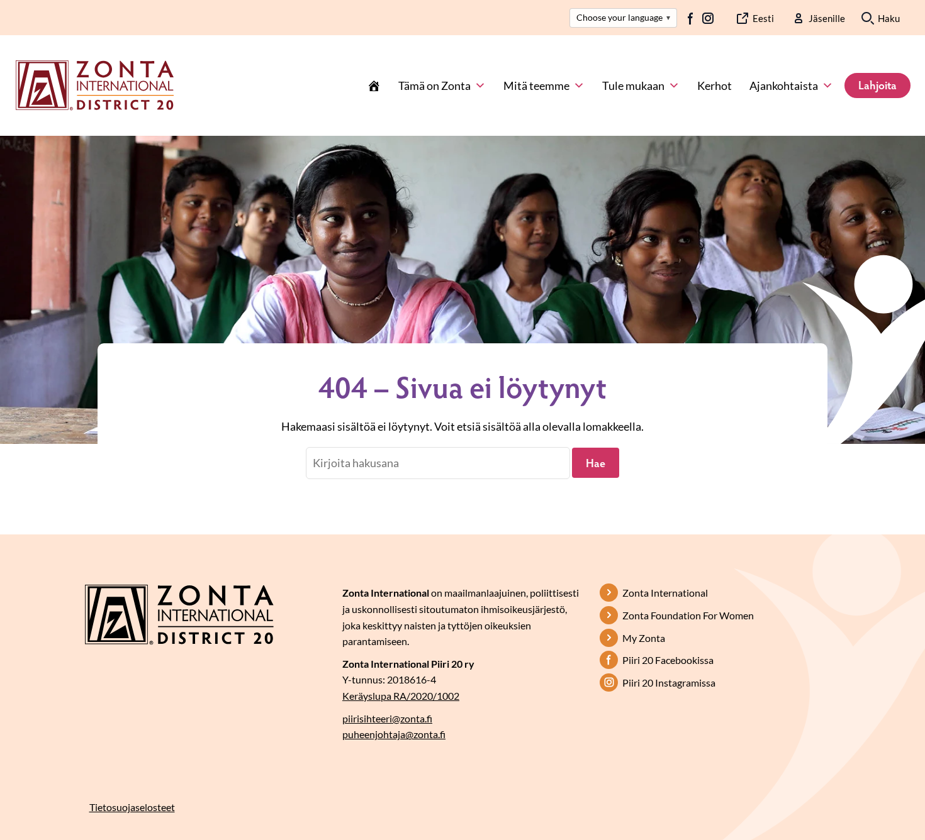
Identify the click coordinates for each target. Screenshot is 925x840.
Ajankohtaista (783, 85)
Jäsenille (827, 18)
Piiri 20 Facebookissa (668, 660)
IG (707, 18)
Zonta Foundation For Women (688, 615)
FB (690, 18)
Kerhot (714, 85)
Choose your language (623, 17)
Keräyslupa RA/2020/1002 (400, 696)
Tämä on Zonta (434, 85)
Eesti (763, 18)
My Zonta (643, 638)
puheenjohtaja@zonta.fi (394, 734)
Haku (889, 18)
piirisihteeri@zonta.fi (387, 718)
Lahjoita (877, 84)
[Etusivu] (374, 85)
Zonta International (665, 593)
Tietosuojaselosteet (132, 807)
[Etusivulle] (95, 84)
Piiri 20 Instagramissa (668, 682)
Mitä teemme (536, 85)
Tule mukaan (633, 85)
